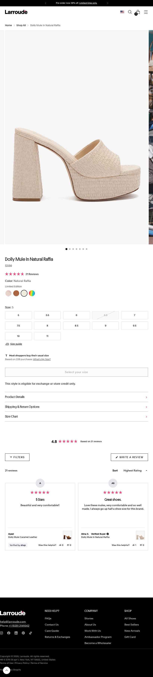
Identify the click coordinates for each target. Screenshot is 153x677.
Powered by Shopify (10, 669)
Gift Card (130, 636)
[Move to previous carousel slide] (136, 576)
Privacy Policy (22, 663)
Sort (115, 470)
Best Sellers (131, 624)
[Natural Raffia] (24, 293)
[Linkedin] (17, 633)
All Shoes (130, 618)
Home (8, 25)
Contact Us (52, 624)
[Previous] (46, 3)
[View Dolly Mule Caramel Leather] (67, 535)
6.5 (105, 315)
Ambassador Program (98, 636)
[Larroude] (16, 12)
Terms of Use (6, 663)
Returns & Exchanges (57, 636)
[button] (76, 274)
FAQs (48, 618)
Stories (89, 618)
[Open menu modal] (146, 12)
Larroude (24, 656)
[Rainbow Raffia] (32, 293)
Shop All (21, 25)
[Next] (107, 3)
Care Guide (52, 630)
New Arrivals (132, 630)
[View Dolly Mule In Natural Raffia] (140, 535)
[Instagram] (2, 633)
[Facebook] (9, 633)
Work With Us (93, 630)
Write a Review (133, 458)
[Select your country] (122, 12)
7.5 (18, 325)
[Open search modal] (130, 12)
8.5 (76, 325)
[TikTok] (31, 633)
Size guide (16, 344)
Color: (18, 281)
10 (18, 336)
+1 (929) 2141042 (19, 625)
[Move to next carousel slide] (145, 576)
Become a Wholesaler (98, 643)
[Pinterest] (24, 633)
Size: (9, 307)
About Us (90, 624)
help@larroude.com (13, 621)
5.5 (47, 315)
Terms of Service (39, 663)
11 (47, 336)
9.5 (134, 325)
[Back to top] (6, 670)
